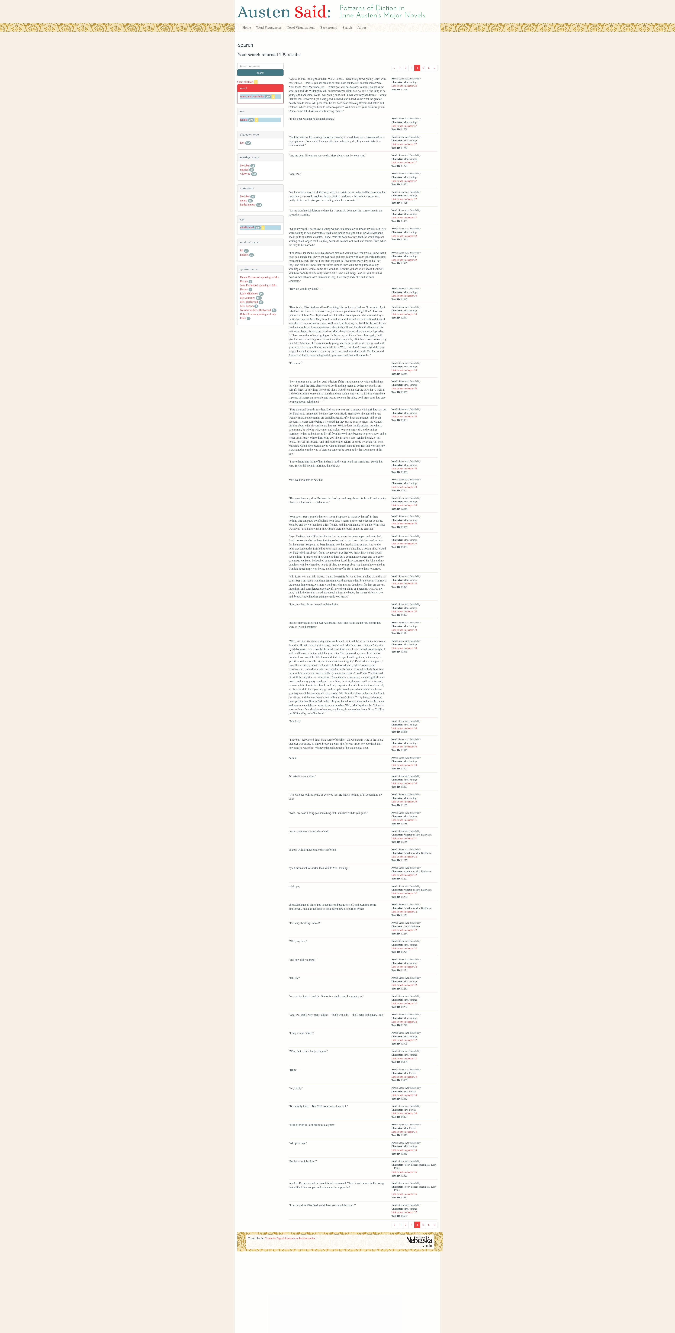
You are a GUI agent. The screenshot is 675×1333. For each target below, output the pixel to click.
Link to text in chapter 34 (404, 1076)
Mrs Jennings (247, 297)
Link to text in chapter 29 (404, 235)
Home (247, 27)
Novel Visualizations (301, 27)
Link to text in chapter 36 (404, 1172)
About (361, 27)
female (243, 119)
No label (245, 165)
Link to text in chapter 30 (404, 295)
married (244, 169)
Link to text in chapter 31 (404, 819)
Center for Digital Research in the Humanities (290, 1238)
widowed (245, 173)
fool (242, 142)
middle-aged (247, 227)
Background (328, 27)
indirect (244, 254)
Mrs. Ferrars (247, 306)
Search (347, 27)
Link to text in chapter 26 (404, 85)
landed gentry (247, 204)
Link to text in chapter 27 (404, 125)
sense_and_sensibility (252, 96)
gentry (243, 200)
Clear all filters (246, 81)
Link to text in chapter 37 (404, 1212)
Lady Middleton (249, 293)
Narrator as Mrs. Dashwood (255, 310)
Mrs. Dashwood (249, 301)
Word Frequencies (268, 27)
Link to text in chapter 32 (404, 856)
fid (241, 250)
